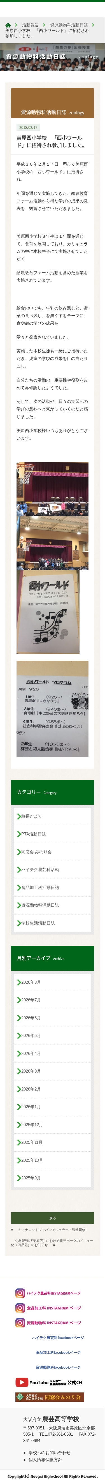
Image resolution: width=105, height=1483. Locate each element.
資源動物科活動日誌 (40, 905)
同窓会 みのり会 (36, 851)
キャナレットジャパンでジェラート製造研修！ (53, 1230)
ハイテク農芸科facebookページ (58, 1338)
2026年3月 (31, 1071)
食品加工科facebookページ (58, 1352)
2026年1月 (31, 1106)
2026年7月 (31, 999)
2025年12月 (32, 1124)
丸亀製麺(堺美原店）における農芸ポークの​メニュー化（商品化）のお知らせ (52, 1243)
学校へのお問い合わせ (50, 1452)
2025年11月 (32, 1142)
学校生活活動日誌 (38, 923)
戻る (52, 1218)
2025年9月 (31, 1177)
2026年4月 (31, 1053)
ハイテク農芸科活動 (40, 869)
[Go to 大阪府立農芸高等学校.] (8, 25)
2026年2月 (31, 1089)
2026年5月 (31, 1035)
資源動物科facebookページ (58, 1367)
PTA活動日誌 (33, 833)
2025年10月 (32, 1160)
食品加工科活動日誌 (40, 887)
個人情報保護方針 (45, 1459)
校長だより (31, 816)
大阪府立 (51, 1419)
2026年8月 (31, 982)
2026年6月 (31, 1017)
